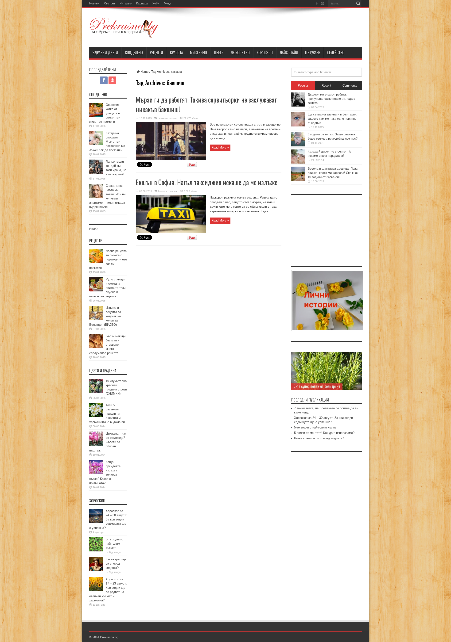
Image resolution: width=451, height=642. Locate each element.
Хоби (155, 3)
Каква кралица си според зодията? (116, 563)
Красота (176, 52)
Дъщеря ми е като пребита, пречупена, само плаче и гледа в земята (331, 99)
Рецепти (156, 52)
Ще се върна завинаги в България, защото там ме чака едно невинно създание (332, 119)
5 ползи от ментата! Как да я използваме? (324, 433)
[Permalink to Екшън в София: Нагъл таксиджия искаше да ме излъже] (171, 231)
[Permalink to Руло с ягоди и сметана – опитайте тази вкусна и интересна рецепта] (96, 290)
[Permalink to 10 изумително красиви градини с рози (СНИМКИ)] (96, 392)
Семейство (335, 52)
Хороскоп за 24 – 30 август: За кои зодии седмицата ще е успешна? (108, 519)
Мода (167, 3)
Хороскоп (265, 52)
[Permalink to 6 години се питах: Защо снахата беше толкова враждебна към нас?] (298, 145)
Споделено (134, 52)
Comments (349, 85)
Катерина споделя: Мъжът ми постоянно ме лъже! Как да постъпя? (107, 141)
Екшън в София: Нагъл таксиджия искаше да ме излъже (206, 182)
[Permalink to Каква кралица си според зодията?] (96, 570)
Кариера (142, 3)
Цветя (219, 52)
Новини (94, 3)
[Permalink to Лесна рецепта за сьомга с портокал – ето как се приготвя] (96, 262)
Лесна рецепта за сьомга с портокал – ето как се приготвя (108, 259)
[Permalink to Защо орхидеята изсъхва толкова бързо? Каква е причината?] (96, 473)
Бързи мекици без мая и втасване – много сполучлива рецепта (107, 344)
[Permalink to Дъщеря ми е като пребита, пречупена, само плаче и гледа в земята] (298, 105)
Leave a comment (167, 118)
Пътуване (312, 52)
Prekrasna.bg (109, 637)
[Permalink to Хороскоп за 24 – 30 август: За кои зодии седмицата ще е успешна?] (96, 522)
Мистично (198, 52)
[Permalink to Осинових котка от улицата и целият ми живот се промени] (96, 116)
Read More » (220, 147)
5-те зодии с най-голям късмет (114, 544)
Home (144, 71)
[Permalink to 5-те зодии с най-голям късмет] (96, 550)
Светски (109, 3)
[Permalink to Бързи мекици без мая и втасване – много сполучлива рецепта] (96, 347)
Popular (303, 85)
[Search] (358, 3)
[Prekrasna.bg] (124, 35)
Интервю (126, 3)
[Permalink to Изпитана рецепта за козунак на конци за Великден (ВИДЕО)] (96, 319)
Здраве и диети (105, 52)
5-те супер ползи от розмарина (317, 386)
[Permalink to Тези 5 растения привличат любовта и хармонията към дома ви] (96, 416)
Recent (326, 85)
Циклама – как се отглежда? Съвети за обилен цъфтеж (107, 442)
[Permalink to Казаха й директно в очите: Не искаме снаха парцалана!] (298, 162)
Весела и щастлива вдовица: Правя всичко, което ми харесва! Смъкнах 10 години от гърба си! (333, 173)
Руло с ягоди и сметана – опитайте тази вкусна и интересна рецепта (107, 288)
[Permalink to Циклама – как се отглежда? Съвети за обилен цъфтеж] (96, 444)
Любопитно (240, 52)
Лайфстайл (289, 52)
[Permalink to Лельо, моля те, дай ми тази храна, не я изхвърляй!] (96, 172)
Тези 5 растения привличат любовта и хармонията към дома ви (107, 413)
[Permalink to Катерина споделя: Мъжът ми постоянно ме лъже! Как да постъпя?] (96, 144)
